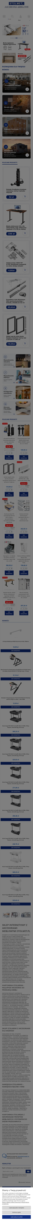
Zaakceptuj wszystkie (17, 1217)
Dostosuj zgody (16, 1212)
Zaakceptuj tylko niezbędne (16, 1207)
